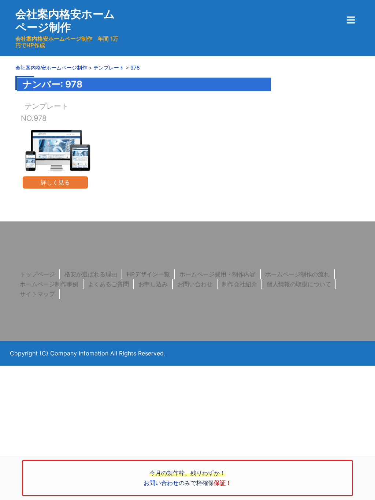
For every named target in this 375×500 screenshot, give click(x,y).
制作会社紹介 (239, 284)
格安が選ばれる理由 (90, 274)
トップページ (37, 274)
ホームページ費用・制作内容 (217, 274)
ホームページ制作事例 (49, 284)
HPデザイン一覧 (148, 274)
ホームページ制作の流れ (297, 274)
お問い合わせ (194, 284)
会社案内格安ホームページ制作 (65, 20)
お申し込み (153, 284)
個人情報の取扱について (299, 284)
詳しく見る (55, 182)
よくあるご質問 (108, 284)
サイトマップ (37, 294)
